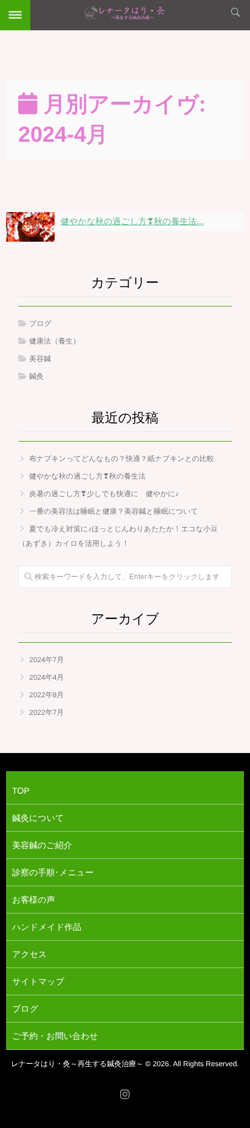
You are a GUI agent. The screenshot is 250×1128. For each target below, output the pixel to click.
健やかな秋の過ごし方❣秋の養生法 (87, 476)
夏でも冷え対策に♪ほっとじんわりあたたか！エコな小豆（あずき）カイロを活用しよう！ (118, 536)
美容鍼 (40, 358)
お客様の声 (33, 899)
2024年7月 (46, 659)
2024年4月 (46, 677)
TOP (21, 790)
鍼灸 (36, 376)
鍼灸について (38, 818)
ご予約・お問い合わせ (55, 1036)
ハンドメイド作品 (46, 927)
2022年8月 (46, 695)
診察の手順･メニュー (52, 872)
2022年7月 (46, 712)
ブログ (40, 323)
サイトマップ (38, 981)
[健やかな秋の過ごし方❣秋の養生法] (30, 227)
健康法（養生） (54, 341)
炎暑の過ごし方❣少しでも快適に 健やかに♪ (104, 493)
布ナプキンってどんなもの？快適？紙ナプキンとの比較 (121, 458)
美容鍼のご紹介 (42, 845)
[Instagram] (125, 1095)
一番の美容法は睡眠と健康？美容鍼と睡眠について (113, 511)
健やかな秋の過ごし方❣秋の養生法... (132, 221)
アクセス (29, 954)
